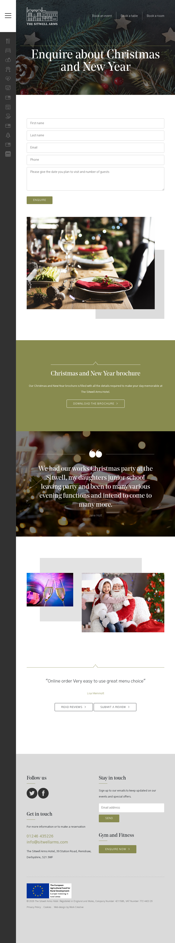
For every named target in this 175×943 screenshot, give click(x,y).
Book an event (102, 16)
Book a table (129, 16)
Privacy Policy (34, 907)
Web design (60, 907)
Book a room (155, 16)
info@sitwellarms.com (47, 842)
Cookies (47, 907)
